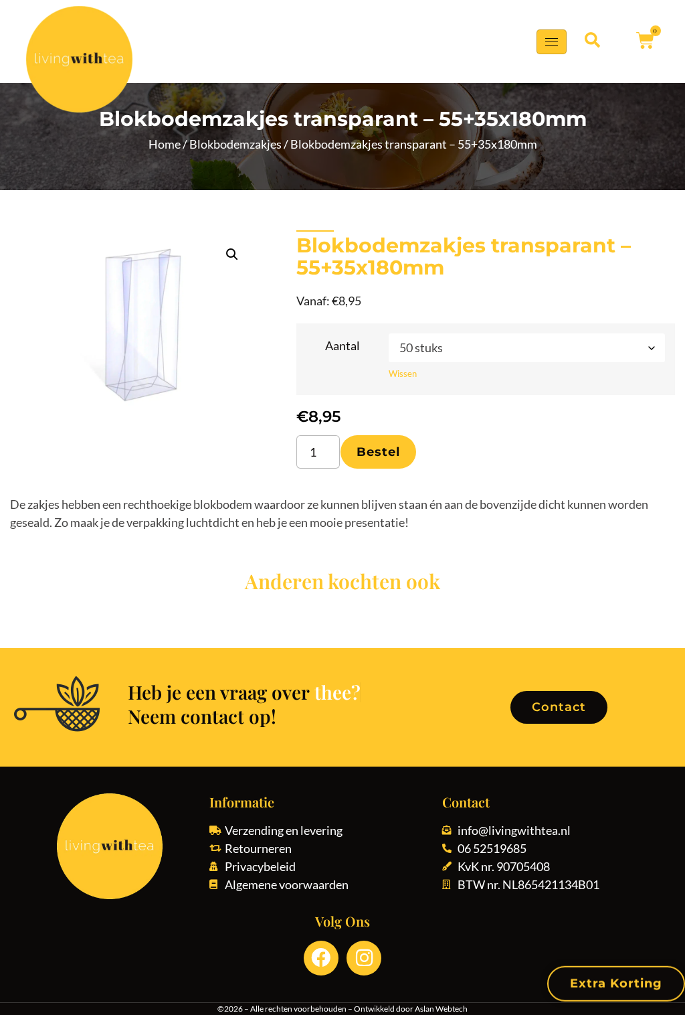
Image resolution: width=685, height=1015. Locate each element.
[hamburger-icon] (551, 41)
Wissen (403, 373)
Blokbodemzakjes (235, 144)
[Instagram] (364, 958)
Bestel (378, 452)
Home (165, 144)
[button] (592, 40)
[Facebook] (321, 958)
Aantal (342, 345)
